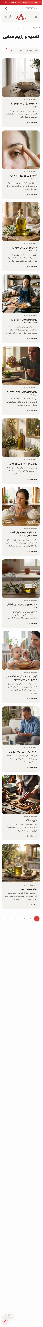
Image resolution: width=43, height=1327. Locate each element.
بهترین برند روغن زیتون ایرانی (23, 463)
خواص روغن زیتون (28, 889)
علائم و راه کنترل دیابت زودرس (23, 751)
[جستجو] (11, 51)
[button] (5, 1322)
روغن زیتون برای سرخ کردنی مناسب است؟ (24, 321)
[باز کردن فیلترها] (4, 50)
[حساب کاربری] (10, 16)
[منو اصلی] (36, 17)
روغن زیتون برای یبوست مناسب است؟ (22, 393)
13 (11, 918)
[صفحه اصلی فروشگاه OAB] (21, 17)
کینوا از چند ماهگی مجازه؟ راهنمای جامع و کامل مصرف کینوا (21, 678)
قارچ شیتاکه (31, 820)
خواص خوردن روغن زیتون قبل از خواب (22, 606)
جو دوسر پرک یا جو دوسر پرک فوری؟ (23, 105)
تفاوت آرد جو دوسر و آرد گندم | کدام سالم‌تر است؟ (23, 534)
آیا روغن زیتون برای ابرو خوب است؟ (23, 177)
